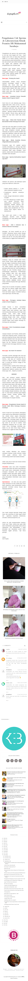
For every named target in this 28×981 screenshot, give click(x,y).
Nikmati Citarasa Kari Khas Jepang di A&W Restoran (14, 872)
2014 (5, 921)
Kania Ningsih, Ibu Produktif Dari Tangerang (13, 880)
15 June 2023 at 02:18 (22, 694)
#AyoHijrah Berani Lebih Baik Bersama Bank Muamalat (15, 784)
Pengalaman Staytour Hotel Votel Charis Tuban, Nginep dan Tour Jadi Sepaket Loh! (16, 790)
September (6, 861)
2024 (5, 841)
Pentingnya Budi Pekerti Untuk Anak (11, 904)
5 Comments (14, 49)
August (6, 906)
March (5, 914)
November (6, 857)
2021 (5, 846)
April (5, 913)
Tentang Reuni (7, 891)
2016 (5, 854)
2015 (5, 920)
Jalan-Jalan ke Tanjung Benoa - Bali (11, 893)
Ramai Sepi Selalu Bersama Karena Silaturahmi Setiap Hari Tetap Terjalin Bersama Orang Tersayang (15, 813)
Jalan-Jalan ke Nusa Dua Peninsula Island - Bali (13, 888)
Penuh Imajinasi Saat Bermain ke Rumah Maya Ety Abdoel (14, 863)
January (6, 918)
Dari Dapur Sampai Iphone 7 (10, 866)
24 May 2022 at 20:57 (22, 658)
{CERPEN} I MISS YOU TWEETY (10, 900)
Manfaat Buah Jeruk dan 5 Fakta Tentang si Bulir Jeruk (16, 778)
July (5, 908)
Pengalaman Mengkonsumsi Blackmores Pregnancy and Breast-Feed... (14, 581)
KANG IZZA (9, 683)
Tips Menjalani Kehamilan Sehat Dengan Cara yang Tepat (14, 610)
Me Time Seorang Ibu (8, 883)
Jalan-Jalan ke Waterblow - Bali (10, 887)
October (6, 859)
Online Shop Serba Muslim (9, 865)
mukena (14, 280)
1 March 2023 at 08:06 (22, 682)
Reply (7, 655)
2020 (5, 848)
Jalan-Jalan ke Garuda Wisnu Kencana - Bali (13, 874)
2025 (5, 840)
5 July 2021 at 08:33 (22, 649)
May (5, 911)
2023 (5, 843)
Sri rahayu (9, 658)
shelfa (8, 649)
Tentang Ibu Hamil (14, 78)
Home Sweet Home (8, 895)
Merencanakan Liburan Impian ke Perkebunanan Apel (14, 871)
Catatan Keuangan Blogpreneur (10, 885)
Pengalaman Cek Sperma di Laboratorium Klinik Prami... (14, 876)
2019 (5, 849)
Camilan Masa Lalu (8, 898)
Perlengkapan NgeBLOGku (9, 896)
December (6, 856)
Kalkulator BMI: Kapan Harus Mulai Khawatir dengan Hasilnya (14, 825)
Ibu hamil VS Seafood (15, 350)
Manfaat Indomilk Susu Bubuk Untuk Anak (16, 771)
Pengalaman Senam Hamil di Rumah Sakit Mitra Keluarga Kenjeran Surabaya (14, 406)
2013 (5, 923)
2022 (5, 844)
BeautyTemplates (14, 978)
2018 (5, 851)
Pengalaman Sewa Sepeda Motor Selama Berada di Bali (14, 902)
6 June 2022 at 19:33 (22, 669)
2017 (5, 853)
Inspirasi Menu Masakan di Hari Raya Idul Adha (14, 890)
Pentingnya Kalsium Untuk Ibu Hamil (14, 638)
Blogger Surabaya (11, 819)
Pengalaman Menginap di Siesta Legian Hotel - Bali (14, 878)
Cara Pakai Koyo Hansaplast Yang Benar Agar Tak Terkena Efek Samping (16, 796)
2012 (5, 925)
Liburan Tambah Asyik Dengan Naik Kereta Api (16, 807)
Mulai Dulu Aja (7, 868)
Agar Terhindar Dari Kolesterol (10, 882)
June (5, 909)
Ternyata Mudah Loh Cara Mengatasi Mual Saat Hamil (15, 801)
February (6, 916)
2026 (5, 838)
